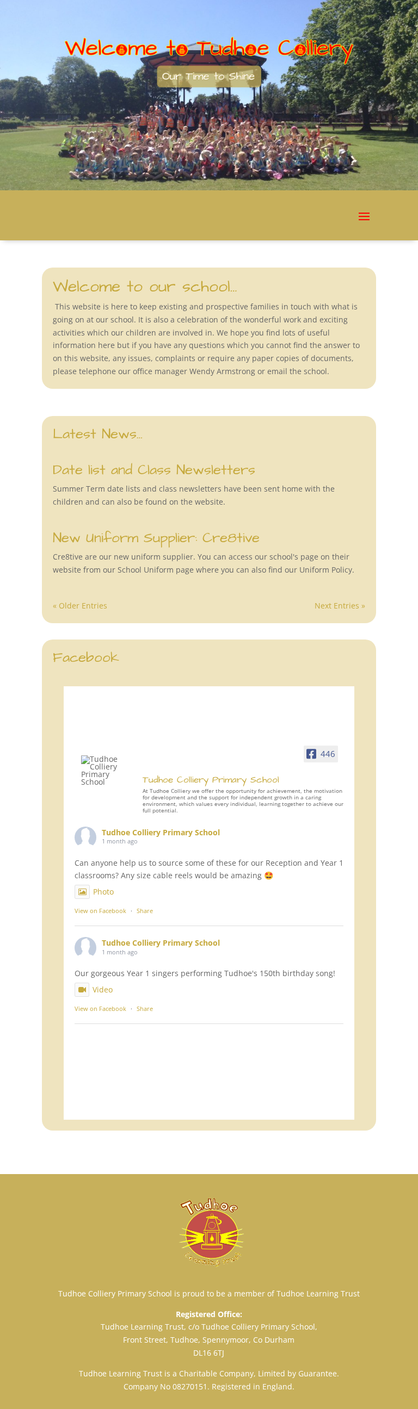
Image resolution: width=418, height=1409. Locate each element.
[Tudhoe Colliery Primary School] (107, 770)
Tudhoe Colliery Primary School (161, 832)
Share (145, 911)
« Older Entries (80, 605)
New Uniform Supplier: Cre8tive (156, 538)
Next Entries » (340, 605)
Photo (103, 891)
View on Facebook (100, 911)
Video (103, 989)
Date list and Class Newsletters (154, 470)
